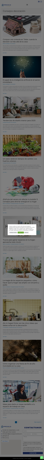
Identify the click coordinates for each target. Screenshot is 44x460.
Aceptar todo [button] (20, 232)
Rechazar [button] (26, 232)
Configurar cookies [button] (13, 232)
